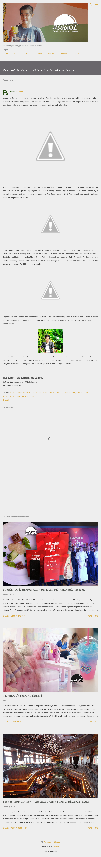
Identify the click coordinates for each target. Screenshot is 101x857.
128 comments (18, 616)
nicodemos (56, 847)
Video (28, 54)
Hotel (39, 54)
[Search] (90, 4)
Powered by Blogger (52, 842)
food (57, 393)
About (16, 54)
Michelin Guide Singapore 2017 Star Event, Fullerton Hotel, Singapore (44, 589)
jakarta (7, 396)
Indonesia (64, 54)
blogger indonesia (19, 393)
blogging (43, 393)
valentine (29, 396)
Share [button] (6, 400)
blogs (51, 393)
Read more (93, 616)
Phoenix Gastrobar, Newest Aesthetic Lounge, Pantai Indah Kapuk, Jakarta (46, 801)
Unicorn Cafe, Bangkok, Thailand (22, 695)
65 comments (17, 722)
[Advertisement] (50, 490)
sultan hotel (18, 396)
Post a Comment (19, 828)
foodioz (80, 393)
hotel (88, 393)
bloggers (33, 393)
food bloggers (68, 393)
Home (5, 54)
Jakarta (51, 54)
